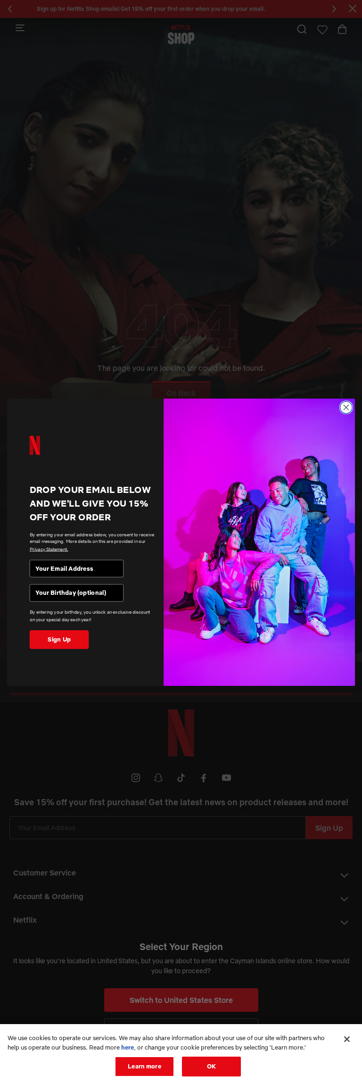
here (127, 1047)
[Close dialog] (346, 407)
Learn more (144, 1066)
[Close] (347, 1039)
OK (211, 1066)
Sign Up (59, 639)
